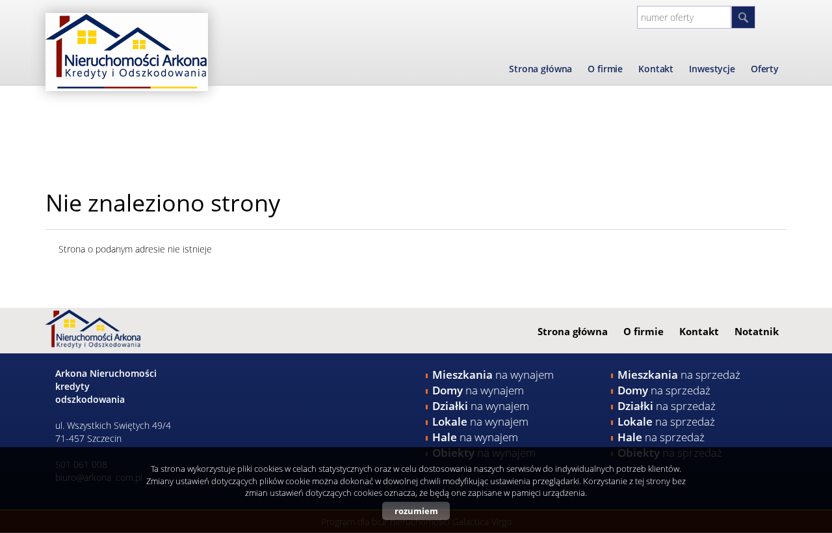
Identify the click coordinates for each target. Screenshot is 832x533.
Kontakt (655, 68)
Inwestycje (712, 68)
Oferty (765, 68)
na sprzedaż (679, 374)
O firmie (605, 68)
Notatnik (756, 331)
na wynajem (493, 374)
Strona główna (540, 68)
